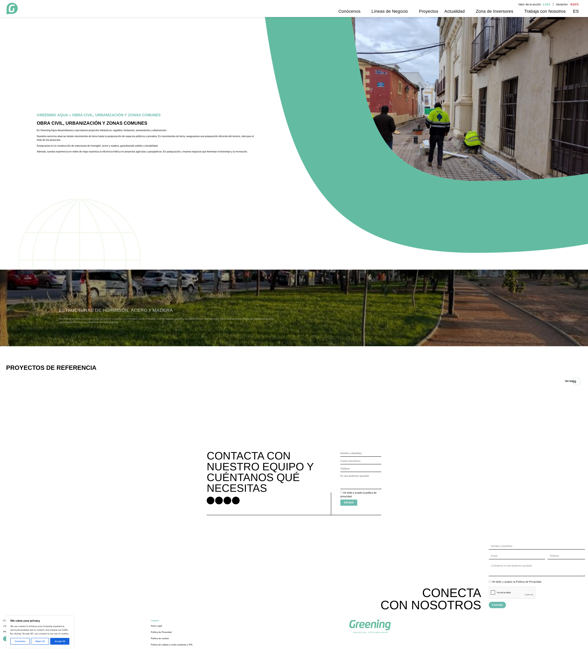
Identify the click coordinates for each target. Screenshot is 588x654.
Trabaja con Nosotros (545, 11)
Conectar (497, 605)
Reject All (40, 641)
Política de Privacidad (528, 581)
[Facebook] (210, 500)
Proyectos (428, 11)
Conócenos (349, 11)
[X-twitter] (227, 500)
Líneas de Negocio (389, 11)
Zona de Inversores (494, 11)
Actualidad (454, 11)
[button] (3, 308)
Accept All (60, 641)
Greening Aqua (52, 115)
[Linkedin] (219, 500)
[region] (40, 632)
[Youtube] (236, 500)
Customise (20, 641)
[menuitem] (575, 11)
